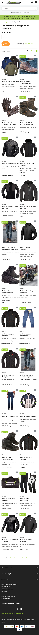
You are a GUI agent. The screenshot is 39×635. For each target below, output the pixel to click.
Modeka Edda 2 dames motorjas (10, 540)
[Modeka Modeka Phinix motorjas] (11, 148)
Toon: (29, 51)
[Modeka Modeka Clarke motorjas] (11, 66)
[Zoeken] (35, 9)
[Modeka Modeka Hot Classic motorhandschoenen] (11, 107)
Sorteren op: (20, 43)
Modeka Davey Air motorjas (26, 248)
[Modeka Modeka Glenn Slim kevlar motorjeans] (29, 359)
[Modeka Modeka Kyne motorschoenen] (11, 442)
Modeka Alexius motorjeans (25, 334)
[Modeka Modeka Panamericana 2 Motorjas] (11, 191)
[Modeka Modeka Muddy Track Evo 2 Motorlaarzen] (29, 107)
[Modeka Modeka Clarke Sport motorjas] (29, 148)
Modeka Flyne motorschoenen (7, 291)
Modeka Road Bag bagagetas (8, 499)
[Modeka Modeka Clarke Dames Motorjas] (29, 191)
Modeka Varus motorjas (28, 416)
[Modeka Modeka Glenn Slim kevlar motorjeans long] (11, 232)
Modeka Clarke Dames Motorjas (28, 207)
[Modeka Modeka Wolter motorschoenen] (29, 66)
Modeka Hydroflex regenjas (26, 540)
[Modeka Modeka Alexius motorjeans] (29, 318)
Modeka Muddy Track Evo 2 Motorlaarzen (27, 123)
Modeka (4, 79)
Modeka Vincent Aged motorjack (27, 291)
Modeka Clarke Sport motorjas (27, 164)
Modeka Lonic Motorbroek (24, 499)
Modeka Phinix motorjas (10, 163)
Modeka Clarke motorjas (10, 81)
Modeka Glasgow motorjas (8, 334)
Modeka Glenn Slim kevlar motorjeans (26, 376)
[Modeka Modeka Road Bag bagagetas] (11, 483)
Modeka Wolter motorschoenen (25, 82)
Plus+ (3, 622)
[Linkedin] (21, 609)
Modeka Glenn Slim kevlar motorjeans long (10, 248)
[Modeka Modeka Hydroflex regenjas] (29, 524)
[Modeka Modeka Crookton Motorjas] (11, 359)
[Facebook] (17, 609)
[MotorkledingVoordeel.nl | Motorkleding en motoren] (17, 2)
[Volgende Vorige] (31, 558)
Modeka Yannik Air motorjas (26, 458)
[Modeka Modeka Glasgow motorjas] (11, 318)
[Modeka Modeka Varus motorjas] (29, 401)
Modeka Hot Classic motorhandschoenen (9, 123)
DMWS (32, 619)
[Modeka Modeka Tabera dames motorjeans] (11, 401)
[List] (37, 51)
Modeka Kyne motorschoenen (7, 458)
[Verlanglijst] (36, 2)
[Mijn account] (32, 2)
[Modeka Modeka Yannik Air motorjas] (29, 442)
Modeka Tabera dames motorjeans (10, 417)
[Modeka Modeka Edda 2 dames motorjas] (11, 524)
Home (10, 22)
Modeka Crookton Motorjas (8, 376)
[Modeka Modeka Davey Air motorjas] (29, 232)
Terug (5, 22)
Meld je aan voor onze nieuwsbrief (12, 613)
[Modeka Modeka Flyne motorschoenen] (11, 275)
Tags (15, 22)
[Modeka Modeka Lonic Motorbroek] (29, 483)
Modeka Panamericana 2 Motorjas (10, 207)
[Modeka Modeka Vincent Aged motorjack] (29, 275)
